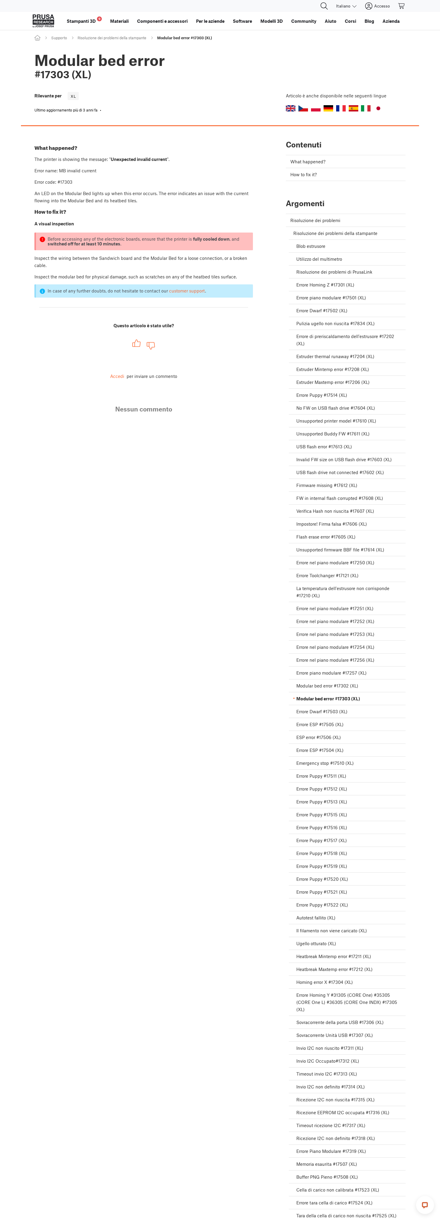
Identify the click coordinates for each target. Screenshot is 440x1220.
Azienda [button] (391, 21)
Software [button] (242, 21)
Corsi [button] (350, 21)
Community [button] (303, 21)
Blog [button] (369, 21)
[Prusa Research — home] (43, 21)
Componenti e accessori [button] (162, 21)
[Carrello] (402, 6)
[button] (290, 108)
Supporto (59, 37)
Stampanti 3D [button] (84, 20)
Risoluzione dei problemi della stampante (112, 37)
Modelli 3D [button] (271, 21)
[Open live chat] (425, 1205)
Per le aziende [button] (210, 21)
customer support (187, 290)
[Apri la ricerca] (324, 6)
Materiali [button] (119, 21)
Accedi (117, 376)
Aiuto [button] (330, 21)
